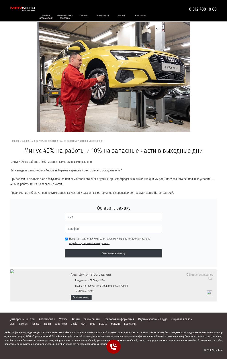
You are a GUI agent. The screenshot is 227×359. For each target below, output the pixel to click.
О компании (92, 319)
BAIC (92, 323)
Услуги (63, 319)
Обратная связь (181, 319)
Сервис (84, 15)
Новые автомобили (46, 16)
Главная (15, 140)
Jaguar (47, 323)
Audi (12, 323)
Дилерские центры (22, 319)
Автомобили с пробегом (65, 16)
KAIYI (83, 323)
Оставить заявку (81, 297)
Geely (74, 323)
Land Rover (61, 323)
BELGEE (103, 323)
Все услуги (102, 15)
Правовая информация (119, 319)
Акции (121, 15)
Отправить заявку (113, 253)
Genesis (23, 323)
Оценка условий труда (152, 319)
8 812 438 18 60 (203, 9)
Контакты (140, 15)
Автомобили (47, 319)
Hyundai (35, 323)
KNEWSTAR (130, 323)
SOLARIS (115, 323)
